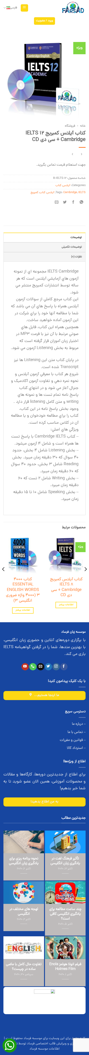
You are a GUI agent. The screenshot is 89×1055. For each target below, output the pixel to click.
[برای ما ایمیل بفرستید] (40, 666)
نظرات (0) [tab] (76, 257)
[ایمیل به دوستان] (56, 203)
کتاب (58, 185)
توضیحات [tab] (76, 237)
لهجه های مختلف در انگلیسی (23, 912)
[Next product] (81, 154)
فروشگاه (70, 126)
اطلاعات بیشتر (66, 605)
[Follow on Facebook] (63, 666)
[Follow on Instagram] (56, 666)
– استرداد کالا (76, 748)
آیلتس (66, 185)
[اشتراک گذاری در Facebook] (73, 203)
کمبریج (34, 192)
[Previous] (85, 578)
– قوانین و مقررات (73, 740)
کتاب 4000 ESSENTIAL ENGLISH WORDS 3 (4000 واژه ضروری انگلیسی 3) (23, 590)
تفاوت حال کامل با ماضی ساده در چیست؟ (24, 967)
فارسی (13, 8)
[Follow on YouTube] (25, 666)
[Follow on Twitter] (48, 666)
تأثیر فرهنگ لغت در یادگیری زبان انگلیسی (65, 861)
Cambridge (70, 192)
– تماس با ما (77, 732)
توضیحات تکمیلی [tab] (72, 247)
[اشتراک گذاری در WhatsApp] (81, 203)
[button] (24, 8)
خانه (83, 126)
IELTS (82, 192)
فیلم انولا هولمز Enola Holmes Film (65, 967)
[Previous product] (72, 154)
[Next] (3, 578)
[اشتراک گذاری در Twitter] (65, 203)
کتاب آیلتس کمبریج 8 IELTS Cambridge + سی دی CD (66, 587)
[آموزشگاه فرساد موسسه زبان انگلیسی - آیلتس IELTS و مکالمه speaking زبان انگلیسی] (73, 8)
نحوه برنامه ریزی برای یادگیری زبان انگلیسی (24, 861)
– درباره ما (79, 724)
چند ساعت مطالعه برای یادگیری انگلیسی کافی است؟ (65, 914)
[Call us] (32, 666)
